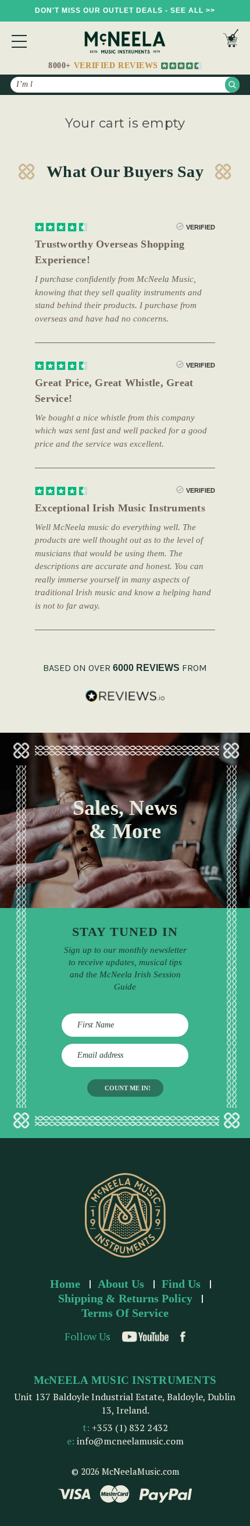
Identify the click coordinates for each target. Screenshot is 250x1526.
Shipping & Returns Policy (125, 1298)
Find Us (181, 1283)
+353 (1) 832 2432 (130, 1427)
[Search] (232, 85)
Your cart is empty (125, 123)
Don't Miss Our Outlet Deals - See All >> (125, 10)
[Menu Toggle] (19, 41)
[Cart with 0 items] (230, 41)
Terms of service (125, 1312)
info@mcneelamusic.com (130, 1441)
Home (65, 1283)
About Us (121, 1283)
